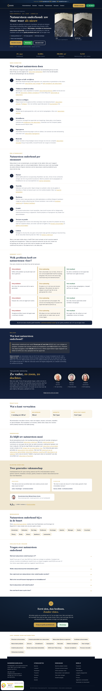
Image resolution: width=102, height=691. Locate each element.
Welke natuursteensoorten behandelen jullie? (24, 568)
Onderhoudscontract (17, 647)
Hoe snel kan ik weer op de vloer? (20, 590)
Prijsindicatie (48, 5)
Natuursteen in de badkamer (62, 673)
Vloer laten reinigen (60, 675)
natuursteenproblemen (45, 90)
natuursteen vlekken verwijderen (29, 92)
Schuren (29, 643)
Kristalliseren (39, 643)
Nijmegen (70, 530)
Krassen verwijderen (70, 647)
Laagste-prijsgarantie (81, 673)
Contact (62, 5)
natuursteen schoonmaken (50, 446)
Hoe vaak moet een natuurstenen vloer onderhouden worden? (29, 574)
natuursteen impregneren (32, 133)
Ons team (56, 5)
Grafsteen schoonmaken (81, 639)
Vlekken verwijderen (72, 643)
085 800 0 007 (39, 43)
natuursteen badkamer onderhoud (35, 452)
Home (11, 11)
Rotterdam (24, 530)
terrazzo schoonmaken (56, 223)
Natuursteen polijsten (17, 643)
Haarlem (62, 530)
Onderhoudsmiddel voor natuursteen (39, 639)
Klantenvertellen (31, 504)
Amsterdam (14, 530)
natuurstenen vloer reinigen (33, 83)
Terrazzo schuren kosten (61, 668)
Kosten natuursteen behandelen (35, 647)
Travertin (36, 673)
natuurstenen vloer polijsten (25, 450)
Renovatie (60, 643)
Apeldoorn (37, 534)
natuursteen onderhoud (30, 442)
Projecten (41, 5)
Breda (20, 534)
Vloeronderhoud (26, 5)
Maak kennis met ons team (51, 393)
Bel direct (91, 5)
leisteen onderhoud (47, 234)
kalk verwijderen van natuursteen (52, 83)
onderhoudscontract (48, 442)
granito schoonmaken (22, 225)
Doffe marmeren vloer (60, 670)
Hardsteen (36, 670)
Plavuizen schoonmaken (18, 639)
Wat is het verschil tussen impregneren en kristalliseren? (28, 579)
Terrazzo (36, 675)
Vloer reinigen (85, 643)
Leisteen (36, 668)
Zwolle (79, 530)
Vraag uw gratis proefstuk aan (45, 625)
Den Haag (33, 530)
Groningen (53, 530)
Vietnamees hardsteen (17, 652)
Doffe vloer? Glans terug (54, 647)
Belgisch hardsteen (29, 203)
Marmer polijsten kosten (61, 666)
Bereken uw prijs (79, 5)
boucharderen (54, 104)
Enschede (87, 530)
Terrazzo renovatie (85, 647)
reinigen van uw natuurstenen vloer (32, 448)
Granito (36, 677)
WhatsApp (28, 42)
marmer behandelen (44, 181)
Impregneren (50, 643)
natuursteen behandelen (36, 71)
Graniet (36, 680)
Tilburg (13, 534)
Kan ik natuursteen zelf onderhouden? (22, 585)
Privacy (78, 677)
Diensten (34, 5)
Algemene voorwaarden (82, 680)
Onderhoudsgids (59, 677)
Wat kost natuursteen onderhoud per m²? (23, 556)
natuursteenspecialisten (20, 524)
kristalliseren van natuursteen (31, 122)
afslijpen (24, 104)
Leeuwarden (47, 534)
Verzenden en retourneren (82, 682)
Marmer (36, 666)
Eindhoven (43, 530)
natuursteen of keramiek (26, 456)
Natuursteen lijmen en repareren (61, 639)
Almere (28, 534)
